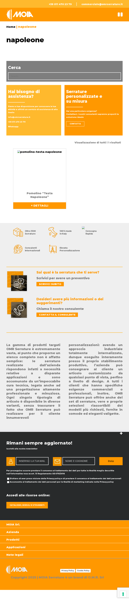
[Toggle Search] (119, 14)
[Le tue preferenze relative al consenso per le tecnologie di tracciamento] (123, 594)
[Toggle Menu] (122, 14)
